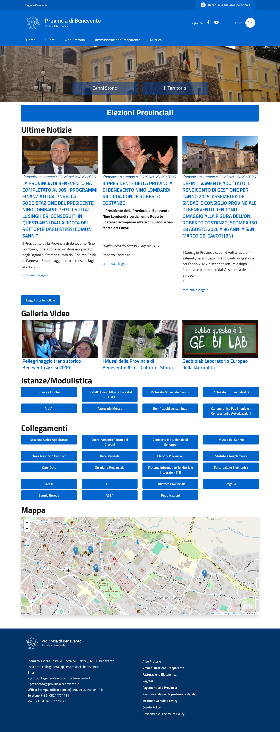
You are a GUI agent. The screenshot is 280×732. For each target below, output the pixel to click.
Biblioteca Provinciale (170, 483)
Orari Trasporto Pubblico (49, 456)
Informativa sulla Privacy (160, 700)
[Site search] (250, 23)
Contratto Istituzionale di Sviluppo (170, 442)
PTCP (109, 483)
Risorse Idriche (49, 392)
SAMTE (49, 483)
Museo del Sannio (231, 439)
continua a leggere (35, 275)
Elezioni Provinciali (170, 456)
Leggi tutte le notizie (40, 300)
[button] (225, 5)
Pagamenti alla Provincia (159, 687)
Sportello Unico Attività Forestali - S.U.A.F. (110, 394)
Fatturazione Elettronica (231, 467)
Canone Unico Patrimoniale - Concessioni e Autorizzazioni (231, 411)
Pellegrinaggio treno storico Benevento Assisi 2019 (51, 364)
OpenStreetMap (235, 613)
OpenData (49, 467)
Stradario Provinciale (109, 467)
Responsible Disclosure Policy (163, 713)
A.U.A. (49, 408)
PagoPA (231, 483)
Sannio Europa (49, 495)
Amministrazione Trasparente (163, 667)
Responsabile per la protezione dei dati (170, 694)
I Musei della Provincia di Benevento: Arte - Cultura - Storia (137, 364)
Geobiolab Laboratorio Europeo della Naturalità (215, 364)
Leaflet (218, 613)
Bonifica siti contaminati (170, 408)
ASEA (110, 495)
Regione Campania (36, 5)
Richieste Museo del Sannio (170, 392)
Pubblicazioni (170, 495)
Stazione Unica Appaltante (49, 439)
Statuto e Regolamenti (231, 456)
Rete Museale (110, 456)
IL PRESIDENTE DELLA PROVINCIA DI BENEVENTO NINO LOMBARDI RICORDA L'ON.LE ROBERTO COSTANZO (137, 193)
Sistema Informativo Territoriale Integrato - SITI (170, 470)
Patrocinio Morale (109, 408)
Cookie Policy (151, 707)
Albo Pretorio (151, 661)
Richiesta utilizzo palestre (231, 392)
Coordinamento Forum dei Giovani (109, 442)
